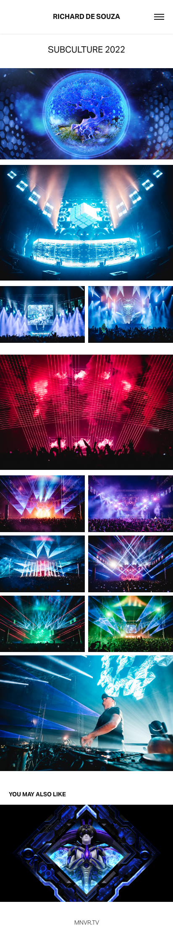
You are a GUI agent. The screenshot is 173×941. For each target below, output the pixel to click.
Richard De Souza (86, 16)
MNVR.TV (86, 922)
